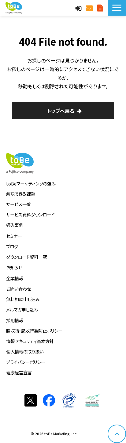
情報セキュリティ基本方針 (30, 341)
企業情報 (14, 278)
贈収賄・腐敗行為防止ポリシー (34, 330)
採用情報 (14, 320)
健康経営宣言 (19, 372)
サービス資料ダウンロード (30, 214)
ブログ (12, 246)
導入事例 (14, 225)
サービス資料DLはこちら (101, 8)
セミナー (14, 236)
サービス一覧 (18, 204)
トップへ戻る (60, 110)
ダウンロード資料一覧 (26, 257)
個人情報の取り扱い (24, 351)
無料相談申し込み (23, 299)
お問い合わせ (90, 8)
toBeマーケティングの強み (31, 183)
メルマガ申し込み (22, 309)
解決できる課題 (20, 193)
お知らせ (14, 267)
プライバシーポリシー (25, 362)
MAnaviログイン (79, 8)
